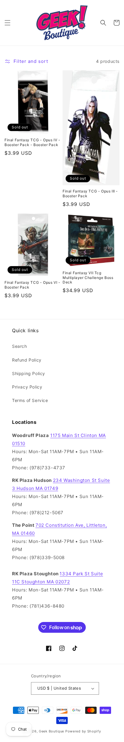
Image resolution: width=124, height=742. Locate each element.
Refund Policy (27, 359)
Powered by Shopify (83, 731)
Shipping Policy (28, 373)
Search (19, 346)
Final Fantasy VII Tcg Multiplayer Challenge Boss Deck (88, 277)
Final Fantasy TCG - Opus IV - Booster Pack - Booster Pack (32, 142)
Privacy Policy (27, 386)
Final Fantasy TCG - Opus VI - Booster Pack (32, 284)
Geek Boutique (51, 731)
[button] (7, 22)
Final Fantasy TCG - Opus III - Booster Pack (90, 193)
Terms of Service (30, 400)
